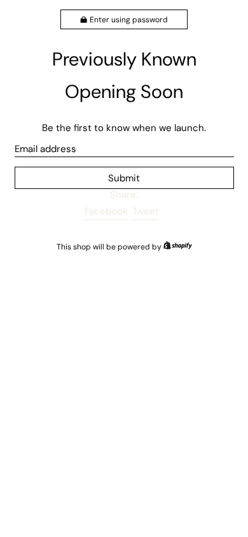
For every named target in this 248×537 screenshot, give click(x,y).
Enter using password (129, 20)
